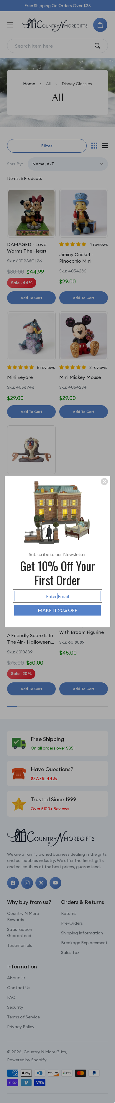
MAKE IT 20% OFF (57, 610)
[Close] (104, 481)
